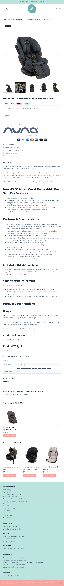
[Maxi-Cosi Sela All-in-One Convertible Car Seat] (32, 455)
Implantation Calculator (11, 575)
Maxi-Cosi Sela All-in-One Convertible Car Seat (32, 468)
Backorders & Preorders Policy (13, 499)
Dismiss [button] (60, 583)
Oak (36, 368)
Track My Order (8, 515)
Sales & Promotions (9, 506)
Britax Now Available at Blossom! (14, 565)
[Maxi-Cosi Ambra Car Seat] (12, 455)
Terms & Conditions (9, 513)
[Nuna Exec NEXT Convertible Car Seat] (12, 416)
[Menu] (4, 9)
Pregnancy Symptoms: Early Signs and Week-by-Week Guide (23, 562)
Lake (33, 368)
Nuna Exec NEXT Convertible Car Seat (10, 428)
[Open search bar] (7, 9)
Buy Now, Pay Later (9, 508)
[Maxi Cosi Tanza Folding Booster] (52, 455)
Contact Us (6, 492)
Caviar (18, 368)
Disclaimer (6, 510)
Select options (9, 435)
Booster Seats (15, 124)
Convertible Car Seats (33, 124)
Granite (23, 368)
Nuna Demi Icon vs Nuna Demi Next (15, 560)
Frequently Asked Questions (12, 494)
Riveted (44, 368)
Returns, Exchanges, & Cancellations (15, 501)
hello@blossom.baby (14, 529)
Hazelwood (28, 368)
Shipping (6, 503)
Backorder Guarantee (10, 497)
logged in (15, 394)
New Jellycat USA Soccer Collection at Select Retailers (20, 558)
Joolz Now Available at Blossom (13, 567)
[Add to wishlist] (18, 409)
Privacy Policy (7, 517)
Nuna (9, 126)
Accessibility (7, 490)
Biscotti (49, 368)
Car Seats (23, 124)
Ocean (39, 368)
